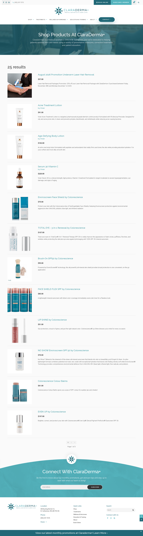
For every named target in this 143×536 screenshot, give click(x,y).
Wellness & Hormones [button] (57, 19)
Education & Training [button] (78, 19)
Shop (75, 509)
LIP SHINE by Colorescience (52, 319)
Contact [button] (106, 19)
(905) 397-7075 (19, 2)
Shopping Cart (133, 2)
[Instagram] (6, 2)
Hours (42, 522)
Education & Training (79, 517)
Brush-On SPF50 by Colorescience (55, 258)
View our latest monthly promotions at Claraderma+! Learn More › (71, 533)
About (75, 520)
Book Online (103, 2)
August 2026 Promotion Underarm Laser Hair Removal (66, 74)
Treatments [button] (40, 19)
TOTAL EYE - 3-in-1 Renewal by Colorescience (61, 228)
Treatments (77, 511)
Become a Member (122, 2)
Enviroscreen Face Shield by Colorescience (60, 197)
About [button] (92, 19)
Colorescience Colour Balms (53, 381)
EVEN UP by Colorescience (52, 411)
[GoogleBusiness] (9, 2)
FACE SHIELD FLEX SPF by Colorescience (59, 289)
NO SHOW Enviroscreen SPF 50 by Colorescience (63, 350)
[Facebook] (3, 2)
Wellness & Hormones (80, 514)
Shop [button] (30, 19)
